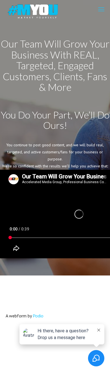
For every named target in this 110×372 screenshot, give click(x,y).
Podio (38, 316)
